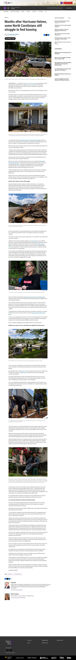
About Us (34, 11)
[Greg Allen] (7, 585)
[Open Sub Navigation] (9, 11)
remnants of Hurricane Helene (29, 83)
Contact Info (29, 640)
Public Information (60, 640)
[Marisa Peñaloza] (7, 596)
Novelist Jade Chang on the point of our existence (63, 74)
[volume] (8, 8)
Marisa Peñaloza (16, 34)
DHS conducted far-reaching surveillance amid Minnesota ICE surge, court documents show (63, 64)
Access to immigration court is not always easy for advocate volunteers (62, 79)
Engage (28, 11)
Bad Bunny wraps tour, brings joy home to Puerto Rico (63, 53)
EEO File (28, 642)
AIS (46, 11)
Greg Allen (10, 34)
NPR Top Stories (18, 574)
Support (41, 11)
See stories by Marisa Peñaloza (18, 597)
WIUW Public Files (45, 642)
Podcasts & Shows (15, 11)
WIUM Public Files (45, 640)
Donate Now (68, 3)
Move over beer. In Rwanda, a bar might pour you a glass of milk (62, 58)
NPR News (7, 17)
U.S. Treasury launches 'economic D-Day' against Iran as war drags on (63, 69)
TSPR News (6, 11)
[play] (5, 8)
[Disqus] (38, 621)
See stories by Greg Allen (17, 590)
